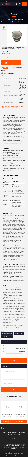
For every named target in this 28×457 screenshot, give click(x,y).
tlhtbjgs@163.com (7, 1)
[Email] (4, 356)
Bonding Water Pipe (7, 336)
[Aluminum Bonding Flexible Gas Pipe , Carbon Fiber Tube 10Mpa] (20, 407)
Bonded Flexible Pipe (7, 333)
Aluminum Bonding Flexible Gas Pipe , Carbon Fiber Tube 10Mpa (20, 415)
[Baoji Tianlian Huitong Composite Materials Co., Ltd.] (7, 4)
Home (2, 19)
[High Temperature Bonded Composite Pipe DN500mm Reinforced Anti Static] (17, 35)
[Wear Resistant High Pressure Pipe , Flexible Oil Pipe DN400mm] (7, 407)
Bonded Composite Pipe (17, 19)
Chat (24, 3)
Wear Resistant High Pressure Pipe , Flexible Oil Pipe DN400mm (7, 415)
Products (8, 19)
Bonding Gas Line (19, 333)
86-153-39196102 (22, 1)
